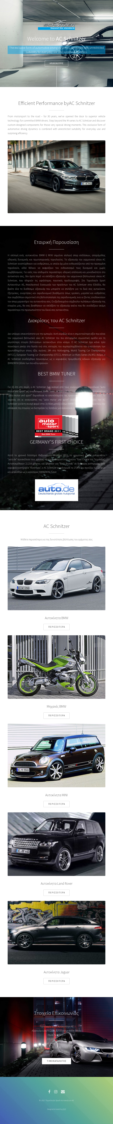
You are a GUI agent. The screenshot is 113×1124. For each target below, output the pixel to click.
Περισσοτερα (56, 626)
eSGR (64, 1109)
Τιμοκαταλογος (57, 1061)
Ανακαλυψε (57, 63)
